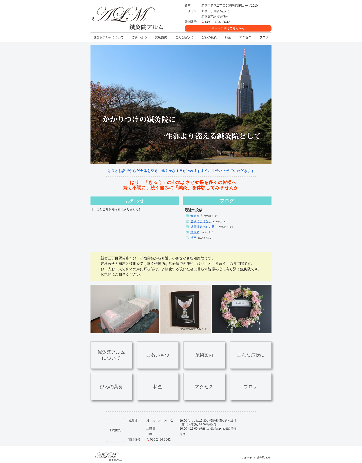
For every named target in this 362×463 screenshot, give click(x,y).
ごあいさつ (157, 354)
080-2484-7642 (160, 439)
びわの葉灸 (111, 386)
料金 (157, 386)
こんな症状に (251, 354)
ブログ (251, 386)
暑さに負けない (201, 221)
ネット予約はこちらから (228, 28)
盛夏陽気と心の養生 (204, 226)
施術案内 (204, 354)
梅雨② (194, 232)
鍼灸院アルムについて (111, 355)
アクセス (204, 386)
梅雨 (193, 237)
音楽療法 (196, 215)
